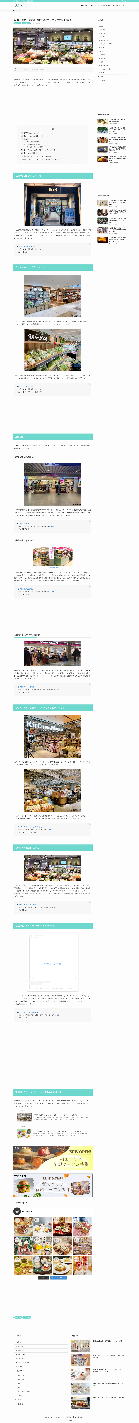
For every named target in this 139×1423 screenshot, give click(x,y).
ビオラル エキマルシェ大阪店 (28, 386)
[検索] (125, 1)
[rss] (122, 1)
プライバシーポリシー (57, 1417)
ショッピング (26, 23)
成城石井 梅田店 (23, 523)
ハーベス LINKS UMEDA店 (27, 904)
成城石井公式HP (54, 567)
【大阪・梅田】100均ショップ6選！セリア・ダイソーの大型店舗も (56, 1115)
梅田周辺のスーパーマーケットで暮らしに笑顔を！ (40, 159)
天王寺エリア (103, 76)
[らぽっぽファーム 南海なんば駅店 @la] (23, 1246)
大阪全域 (102, 80)
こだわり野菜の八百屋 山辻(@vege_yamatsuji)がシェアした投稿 (52, 988)
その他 (102, 47)
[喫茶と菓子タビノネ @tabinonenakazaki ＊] (82, 1265)
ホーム (47, 1417)
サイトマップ (90, 1417)
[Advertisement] (52, 105)
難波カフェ (104, 55)
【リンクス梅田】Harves (31, 153)
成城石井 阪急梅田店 (33, 142)
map (40, 249)
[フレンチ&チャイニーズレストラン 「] (82, 1246)
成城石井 (26, 139)
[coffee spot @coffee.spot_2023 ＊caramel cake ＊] (82, 1226)
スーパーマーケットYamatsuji (28, 1012)
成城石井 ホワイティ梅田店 (35, 147)
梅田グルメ (104, 33)
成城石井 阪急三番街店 (33, 144)
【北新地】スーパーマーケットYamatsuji (37, 156)
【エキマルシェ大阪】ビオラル (34, 136)
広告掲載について (79, 1417)
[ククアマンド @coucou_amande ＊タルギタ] (42, 1265)
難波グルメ (104, 58)
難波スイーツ (104, 62)
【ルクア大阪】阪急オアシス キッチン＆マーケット (41, 150)
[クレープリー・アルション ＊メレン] (62, 1246)
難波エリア (102, 51)
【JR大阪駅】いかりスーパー (33, 133)
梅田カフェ (104, 29)
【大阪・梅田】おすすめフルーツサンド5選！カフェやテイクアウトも (57, 1131)
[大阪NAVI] (21, 5)
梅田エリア (17, 23)
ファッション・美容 (106, 44)
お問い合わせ (69, 1417)
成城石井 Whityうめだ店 (26, 687)
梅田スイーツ (104, 37)
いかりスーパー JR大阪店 (26, 246)
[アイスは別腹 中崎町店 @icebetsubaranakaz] (42, 1246)
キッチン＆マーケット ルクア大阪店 (30, 827)
